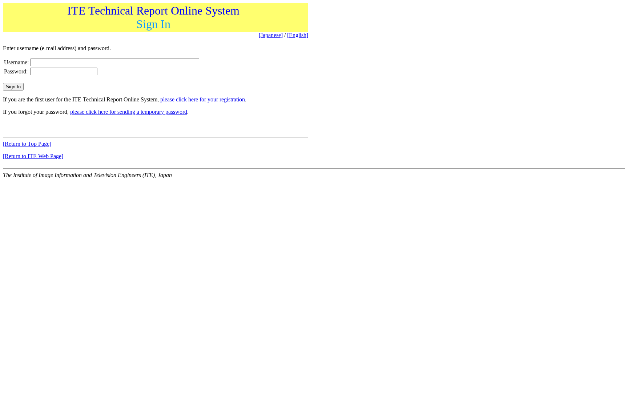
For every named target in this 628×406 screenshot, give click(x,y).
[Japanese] (271, 35)
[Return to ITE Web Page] (33, 156)
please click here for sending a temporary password (128, 112)
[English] (297, 35)
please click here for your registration (202, 99)
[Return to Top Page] (27, 144)
